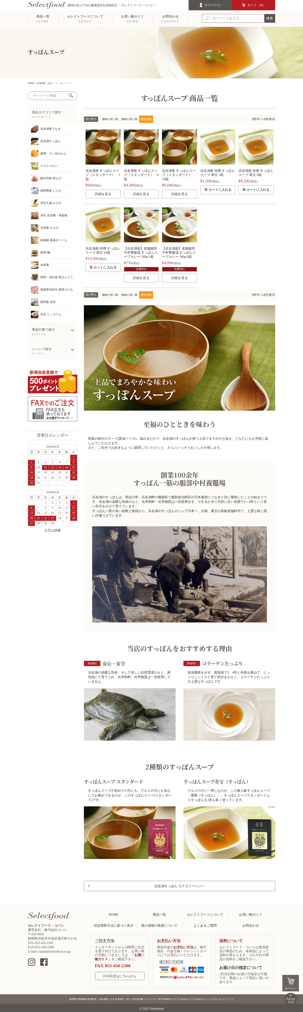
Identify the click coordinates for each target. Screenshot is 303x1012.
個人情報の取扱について (159, 925)
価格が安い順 (110, 119)
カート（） (256, 5)
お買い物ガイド (250, 914)
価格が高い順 (129, 119)
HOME (31, 83)
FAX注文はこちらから (119, 976)
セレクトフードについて (205, 914)
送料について (231, 941)
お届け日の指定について (240, 967)
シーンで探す (42, 351)
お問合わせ (250, 925)
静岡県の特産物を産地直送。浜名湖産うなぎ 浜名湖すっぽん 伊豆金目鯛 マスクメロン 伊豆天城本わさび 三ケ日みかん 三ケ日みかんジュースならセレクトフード (151, 999)
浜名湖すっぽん (45, 83)
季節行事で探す (43, 331)
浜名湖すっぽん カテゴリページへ (179, 886)
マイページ (212, 5)
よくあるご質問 (205, 925)
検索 (269, 18)
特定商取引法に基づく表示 (113, 925)
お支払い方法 (169, 941)
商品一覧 (159, 914)
